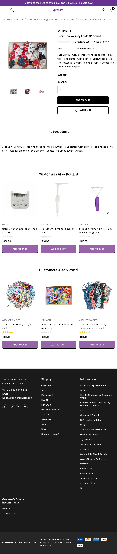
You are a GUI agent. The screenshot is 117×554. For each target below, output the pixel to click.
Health (44, 400)
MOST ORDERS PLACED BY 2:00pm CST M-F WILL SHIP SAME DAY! (59, 3)
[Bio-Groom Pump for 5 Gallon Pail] (58, 199)
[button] (4, 212)
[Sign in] (103, 10)
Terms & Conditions (91, 478)
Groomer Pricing (50, 434)
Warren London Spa (90, 444)
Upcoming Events (89, 434)
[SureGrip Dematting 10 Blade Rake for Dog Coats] (97, 199)
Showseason (8, 513)
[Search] (12, 10)
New (43, 429)
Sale (43, 424)
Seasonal (46, 419)
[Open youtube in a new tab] (25, 406)
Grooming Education (91, 415)
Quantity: (62, 81)
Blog (82, 488)
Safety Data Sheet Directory (94, 454)
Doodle (84, 390)
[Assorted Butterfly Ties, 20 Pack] (20, 295)
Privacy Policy (87, 483)
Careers (84, 463)
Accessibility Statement (93, 385)
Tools (44, 390)
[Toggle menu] (4, 10)
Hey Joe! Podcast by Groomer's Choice (96, 396)
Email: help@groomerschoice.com (17, 395)
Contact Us (86, 468)
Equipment (47, 395)
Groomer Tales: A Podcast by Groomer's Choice (95, 404)
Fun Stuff (46, 404)
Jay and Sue (86, 439)
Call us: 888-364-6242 (14, 389)
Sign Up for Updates (90, 420)
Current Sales (87, 473)
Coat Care (46, 385)
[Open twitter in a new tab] (18, 406)
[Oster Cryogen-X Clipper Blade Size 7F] (20, 199)
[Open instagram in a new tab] (11, 406)
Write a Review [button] (101, 41)
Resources (85, 449)
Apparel (45, 414)
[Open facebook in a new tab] (4, 406)
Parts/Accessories (51, 409)
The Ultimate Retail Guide (94, 429)
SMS (82, 424)
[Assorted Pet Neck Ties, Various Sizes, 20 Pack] (97, 295)
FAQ (82, 410)
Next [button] (108, 212)
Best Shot (7, 508)
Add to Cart (20, 248)
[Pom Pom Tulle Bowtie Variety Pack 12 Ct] (58, 295)
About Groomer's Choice (93, 458)
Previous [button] (9, 212)
